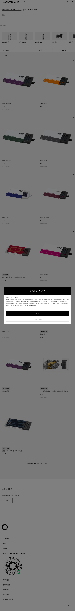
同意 (37, 313)
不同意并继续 (37, 319)
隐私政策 (46, 303)
